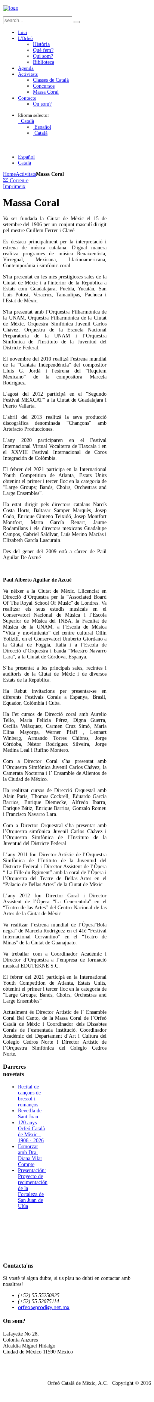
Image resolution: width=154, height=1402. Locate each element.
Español (42, 127)
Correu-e (18, 180)
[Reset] (77, 22)
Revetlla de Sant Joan (29, 1113)
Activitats (26, 174)
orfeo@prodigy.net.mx (44, 1308)
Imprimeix (14, 186)
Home (9, 174)
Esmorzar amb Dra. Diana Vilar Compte (30, 1155)
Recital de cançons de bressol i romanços (29, 1095)
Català (26, 121)
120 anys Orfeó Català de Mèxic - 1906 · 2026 (31, 1131)
